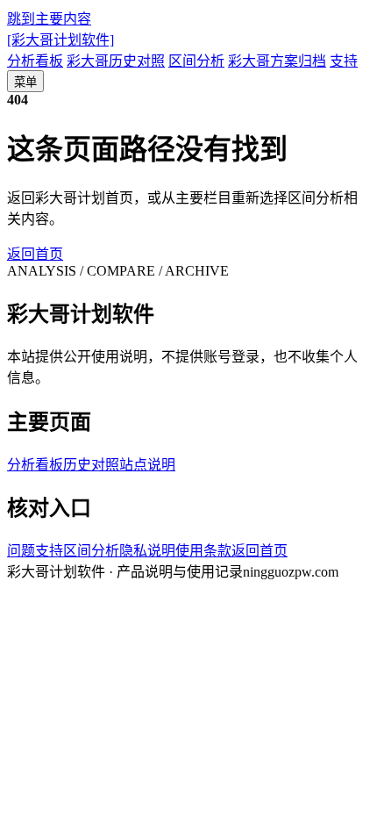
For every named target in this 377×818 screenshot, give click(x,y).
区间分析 (196, 61)
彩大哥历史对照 (116, 61)
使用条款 (203, 550)
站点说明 (147, 464)
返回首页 (35, 254)
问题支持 (35, 550)
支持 (344, 61)
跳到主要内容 (49, 18)
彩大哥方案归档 (277, 61)
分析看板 (35, 61)
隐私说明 (147, 550)
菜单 (25, 82)
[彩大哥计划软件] (60, 39)
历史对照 (91, 464)
